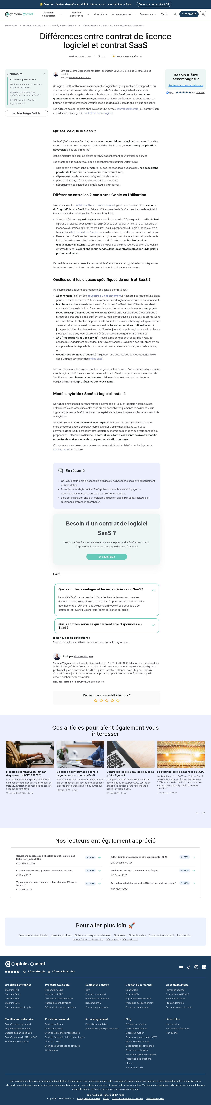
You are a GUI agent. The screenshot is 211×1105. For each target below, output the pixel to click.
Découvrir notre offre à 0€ (154, 4)
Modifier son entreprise (19, 1019)
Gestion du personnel (139, 985)
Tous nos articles (134, 1067)
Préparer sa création (136, 1024)
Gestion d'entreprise (76, 14)
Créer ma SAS (12, 989)
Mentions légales (155, 1098)
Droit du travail (52, 1041)
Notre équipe (173, 1024)
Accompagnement (122, 14)
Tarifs (164, 14)
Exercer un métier (135, 1032)
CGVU (106, 1098)
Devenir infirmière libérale (33, 935)
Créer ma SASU (12, 994)
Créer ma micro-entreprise (18, 1007)
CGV (87, 989)
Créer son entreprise (136, 1028)
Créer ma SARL (12, 998)
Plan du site (172, 1032)
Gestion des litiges (177, 985)
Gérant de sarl (130, 939)
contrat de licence (103, 205)
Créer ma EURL (12, 1002)
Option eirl (120, 935)
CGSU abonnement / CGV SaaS (127, 1098)
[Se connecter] (203, 14)
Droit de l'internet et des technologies (65, 1037)
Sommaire (15, 74)
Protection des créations (138, 1058)
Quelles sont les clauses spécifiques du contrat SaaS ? (25, 94)
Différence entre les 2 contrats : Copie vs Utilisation (26, 86)
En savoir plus (107, 556)
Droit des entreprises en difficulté (62, 1045)
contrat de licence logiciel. (98, 113)
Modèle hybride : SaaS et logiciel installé (23, 102)
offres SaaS (96, 358)
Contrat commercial (95, 994)
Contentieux (51, 1050)
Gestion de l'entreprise (137, 1041)
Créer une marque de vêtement (93, 935)
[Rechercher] (175, 14)
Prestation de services (97, 998)
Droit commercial (54, 1028)
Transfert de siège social (18, 1024)
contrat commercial (127, 109)
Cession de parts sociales (18, 1032)
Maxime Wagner (78, 70)
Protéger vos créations (35, 25)
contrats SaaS (61, 449)
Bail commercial (93, 1002)
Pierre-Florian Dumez (80, 77)
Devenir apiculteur (61, 935)
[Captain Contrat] (19, 14)
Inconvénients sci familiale (88, 939)
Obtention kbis (137, 935)
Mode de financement (161, 935)
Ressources (146, 14)
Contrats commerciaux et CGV (141, 1037)
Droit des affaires (54, 1024)
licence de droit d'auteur (85, 232)
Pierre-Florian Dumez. (75, 681)
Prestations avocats (57, 1019)
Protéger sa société (57, 985)
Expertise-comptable (96, 1024)
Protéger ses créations (64, 25)
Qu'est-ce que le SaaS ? (23, 79)
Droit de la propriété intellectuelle (62, 1032)
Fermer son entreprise (137, 1050)
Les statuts (184, 935)
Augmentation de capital (17, 1028)
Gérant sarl (112, 939)
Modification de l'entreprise (140, 1045)
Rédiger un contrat (97, 985)
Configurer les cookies (88, 1098)
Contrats (99, 14)
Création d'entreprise (48, 14)
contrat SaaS (82, 205)
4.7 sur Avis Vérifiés (63, 971)
